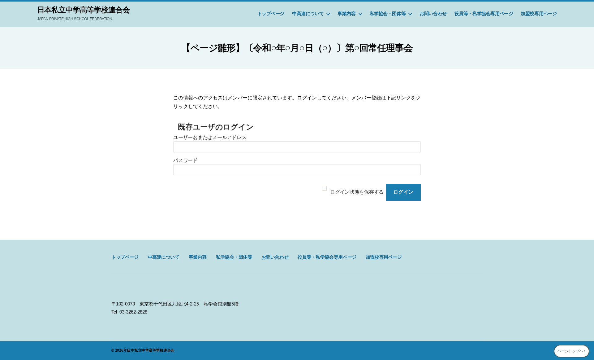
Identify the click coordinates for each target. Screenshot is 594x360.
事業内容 (346, 13)
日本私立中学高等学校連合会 (83, 10)
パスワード (185, 160)
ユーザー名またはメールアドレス (209, 137)
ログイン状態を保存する (357, 192)
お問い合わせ (433, 13)
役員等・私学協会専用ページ (483, 13)
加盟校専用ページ (539, 13)
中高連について (308, 13)
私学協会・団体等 (388, 13)
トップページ (271, 13)
